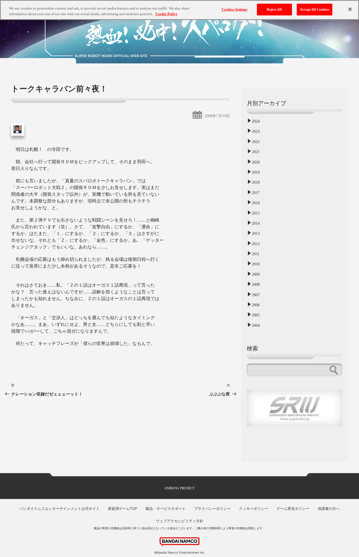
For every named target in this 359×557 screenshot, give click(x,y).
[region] (179, 10)
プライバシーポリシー (212, 508)
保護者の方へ (329, 508)
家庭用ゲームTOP (122, 508)
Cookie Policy (166, 14)
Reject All (274, 9)
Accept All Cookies (314, 9)
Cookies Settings (234, 9)
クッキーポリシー (253, 508)
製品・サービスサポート (166, 508)
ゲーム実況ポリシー (293, 508)
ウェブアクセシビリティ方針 (179, 521)
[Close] (350, 9)
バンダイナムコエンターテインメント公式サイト (59, 508)
